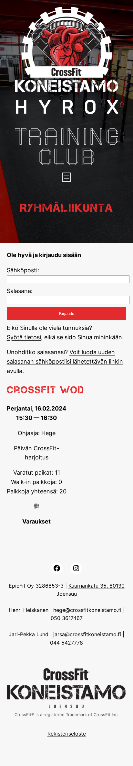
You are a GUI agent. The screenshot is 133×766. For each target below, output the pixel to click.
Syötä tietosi (24, 337)
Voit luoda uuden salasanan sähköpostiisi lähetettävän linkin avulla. (65, 361)
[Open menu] (66, 177)
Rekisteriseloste (66, 733)
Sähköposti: (23, 270)
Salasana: (20, 290)
